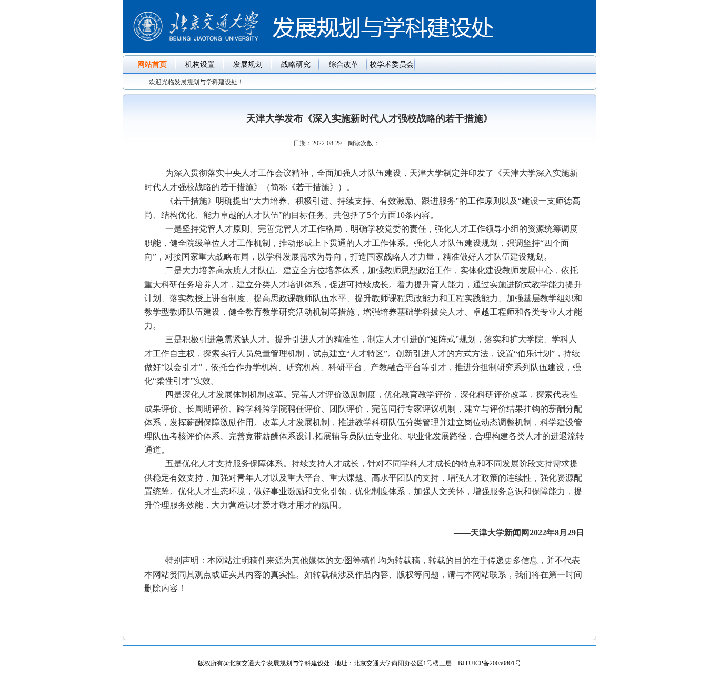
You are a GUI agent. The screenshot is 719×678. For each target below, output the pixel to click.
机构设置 (200, 64)
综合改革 (343, 64)
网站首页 (152, 64)
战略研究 (296, 64)
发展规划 (248, 64)
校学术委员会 (392, 64)
